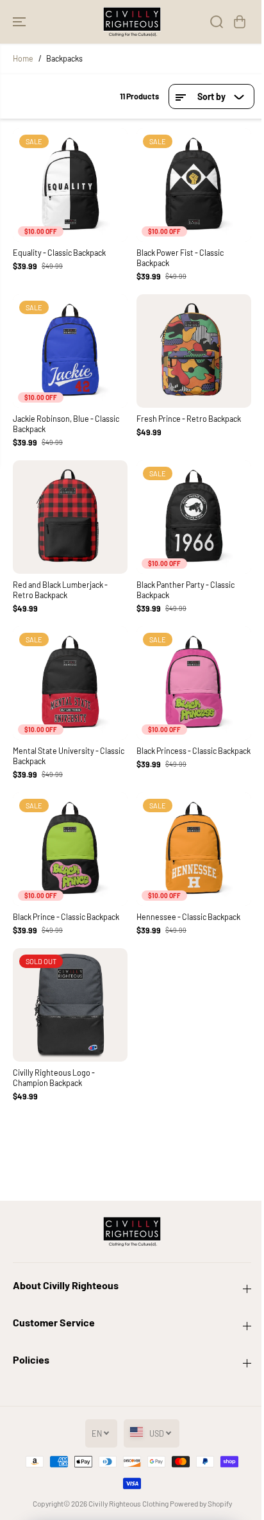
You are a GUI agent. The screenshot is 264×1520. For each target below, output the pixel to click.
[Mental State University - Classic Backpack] (70, 683)
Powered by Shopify (201, 1503)
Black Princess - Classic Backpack (193, 750)
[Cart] (239, 21)
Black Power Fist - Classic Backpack (180, 257)
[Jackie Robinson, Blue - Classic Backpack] (70, 351)
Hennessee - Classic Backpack (188, 916)
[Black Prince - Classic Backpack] (70, 849)
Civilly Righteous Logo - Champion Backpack (54, 1077)
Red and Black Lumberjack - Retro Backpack (60, 589)
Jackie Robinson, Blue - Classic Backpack (66, 423)
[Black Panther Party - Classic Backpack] (193, 517)
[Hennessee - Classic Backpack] (193, 849)
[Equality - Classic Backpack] (70, 185)
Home (23, 58)
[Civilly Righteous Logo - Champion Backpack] (70, 1005)
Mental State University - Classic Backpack (68, 755)
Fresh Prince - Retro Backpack (188, 418)
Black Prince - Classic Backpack (66, 916)
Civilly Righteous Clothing (128, 1503)
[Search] (216, 21)
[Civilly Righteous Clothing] (132, 22)
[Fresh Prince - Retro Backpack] (193, 351)
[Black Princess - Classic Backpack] (193, 683)
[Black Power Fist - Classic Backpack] (193, 185)
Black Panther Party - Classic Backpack (185, 589)
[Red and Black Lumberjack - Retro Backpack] (70, 517)
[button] (20, 22)
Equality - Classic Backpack (59, 252)
